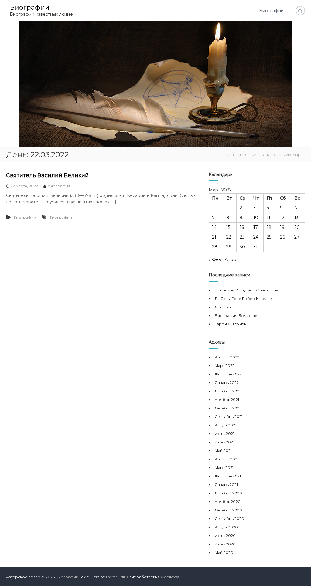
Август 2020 (226, 527)
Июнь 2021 (224, 442)
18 (269, 227)
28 (214, 246)
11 (268, 217)
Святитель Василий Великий (47, 175)
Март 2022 (224, 365)
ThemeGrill (115, 576)
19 (282, 227)
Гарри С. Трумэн (231, 324)
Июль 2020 (225, 535)
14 (214, 227)
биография (59, 186)
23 (242, 237)
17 (255, 227)
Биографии (30, 7)
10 (255, 217)
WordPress (170, 576)
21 (214, 237)
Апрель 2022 (227, 357)
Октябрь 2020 (228, 510)
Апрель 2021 (226, 459)
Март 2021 (224, 467)
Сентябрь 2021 (229, 416)
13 (296, 217)
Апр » (231, 259)
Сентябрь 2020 (229, 518)
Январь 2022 (227, 382)
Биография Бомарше (236, 315)
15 (228, 227)
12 (282, 217)
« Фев (215, 259)
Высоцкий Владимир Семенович (246, 290)
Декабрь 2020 (228, 493)
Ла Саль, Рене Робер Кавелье (243, 298)
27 (296, 237)
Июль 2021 (224, 433)
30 (242, 246)
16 (242, 227)
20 (297, 227)
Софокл (223, 307)
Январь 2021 (226, 484)
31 (255, 246)
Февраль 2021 (228, 476)
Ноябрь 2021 (227, 399)
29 (228, 246)
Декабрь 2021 (228, 391)
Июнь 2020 (225, 544)
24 (255, 237)
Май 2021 (223, 450)
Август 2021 (225, 425)
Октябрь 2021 (228, 408)
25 (269, 237)
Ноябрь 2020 (228, 501)
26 (282, 237)
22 (228, 237)
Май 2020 (224, 552)
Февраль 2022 (228, 374)
